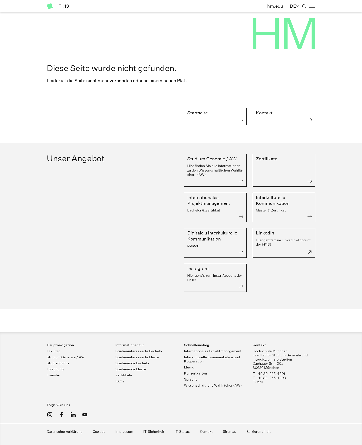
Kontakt (206, 432)
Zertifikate (123, 375)
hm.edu (275, 6)
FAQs (119, 381)
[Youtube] (85, 415)
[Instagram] (50, 415)
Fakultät (53, 351)
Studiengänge (58, 363)
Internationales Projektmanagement (213, 351)
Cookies (99, 432)
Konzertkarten (195, 373)
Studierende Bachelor (132, 363)
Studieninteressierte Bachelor (139, 351)
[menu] (312, 6)
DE (293, 6)
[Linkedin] (73, 415)
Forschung (55, 369)
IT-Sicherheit (153, 432)
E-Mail (258, 382)
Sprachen (191, 379)
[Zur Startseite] (50, 6)
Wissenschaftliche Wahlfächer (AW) (213, 385)
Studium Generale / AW (66, 357)
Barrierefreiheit (258, 432)
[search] (304, 6)
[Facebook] (61, 415)
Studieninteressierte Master (137, 357)
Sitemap (229, 432)
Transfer (53, 375)
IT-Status (182, 432)
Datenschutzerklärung (65, 432)
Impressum (124, 432)
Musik (189, 367)
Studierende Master (131, 369)
